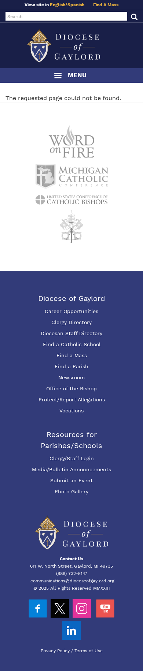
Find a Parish (71, 366)
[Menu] (58, 76)
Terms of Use (88, 650)
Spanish (75, 4)
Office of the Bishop (71, 388)
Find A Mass (105, 4)
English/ (58, 4)
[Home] (72, 45)
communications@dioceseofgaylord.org (72, 580)
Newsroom (71, 377)
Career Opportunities (71, 311)
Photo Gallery (71, 491)
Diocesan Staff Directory (71, 333)
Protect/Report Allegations (71, 399)
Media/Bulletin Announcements (71, 469)
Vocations (71, 410)
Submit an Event (71, 480)
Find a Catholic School (71, 344)
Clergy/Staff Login (72, 458)
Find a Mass (71, 355)
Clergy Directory (71, 322)
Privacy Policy (55, 650)
